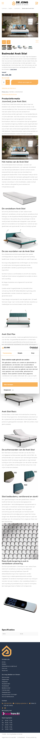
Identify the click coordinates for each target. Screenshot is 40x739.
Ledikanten (17, 8)
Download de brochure (9, 94)
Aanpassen (7, 390)
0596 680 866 (8, 703)
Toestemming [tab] (7, 353)
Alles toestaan (8, 384)
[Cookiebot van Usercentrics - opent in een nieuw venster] (30, 348)
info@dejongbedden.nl (21, 703)
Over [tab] (32, 353)
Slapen (10, 8)
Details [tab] (20, 353)
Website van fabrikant (9, 88)
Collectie (4, 8)
